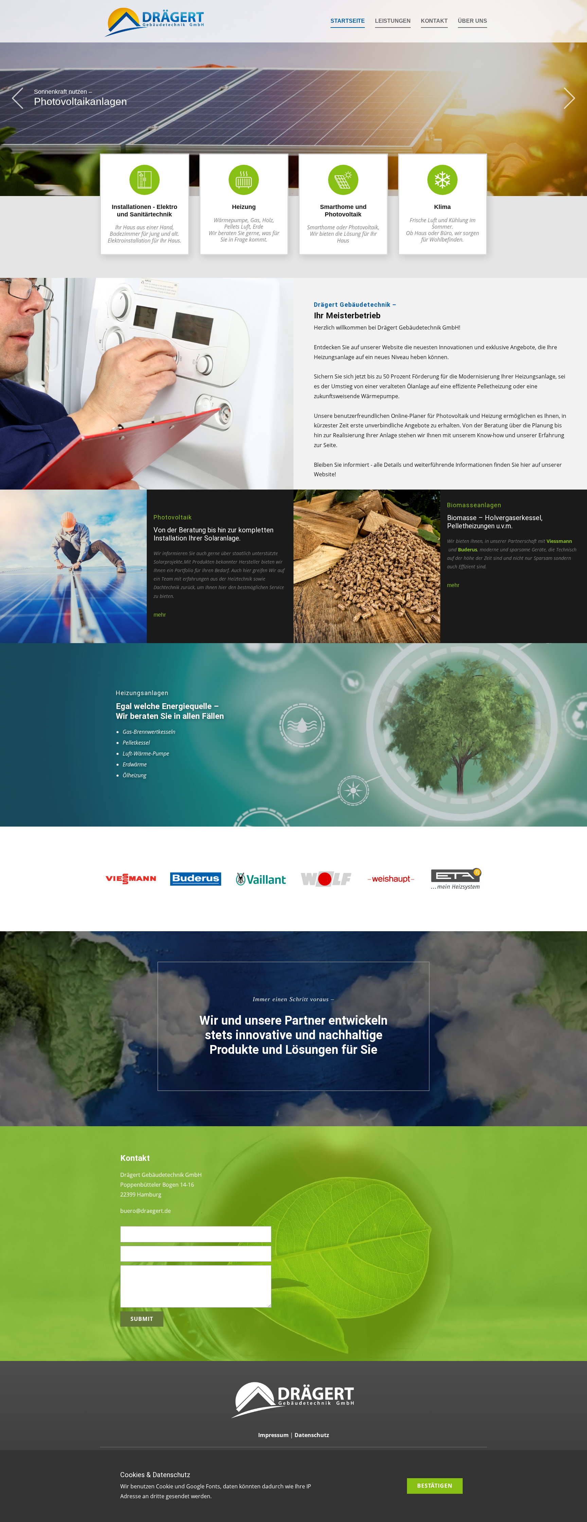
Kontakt (434, 21)
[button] (17, 98)
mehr (160, 615)
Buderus (467, 549)
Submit (141, 1319)
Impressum (273, 1435)
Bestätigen (434, 1485)
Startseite (348, 21)
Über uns (472, 21)
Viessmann (559, 541)
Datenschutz (312, 1435)
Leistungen (393, 21)
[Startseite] (155, 21)
